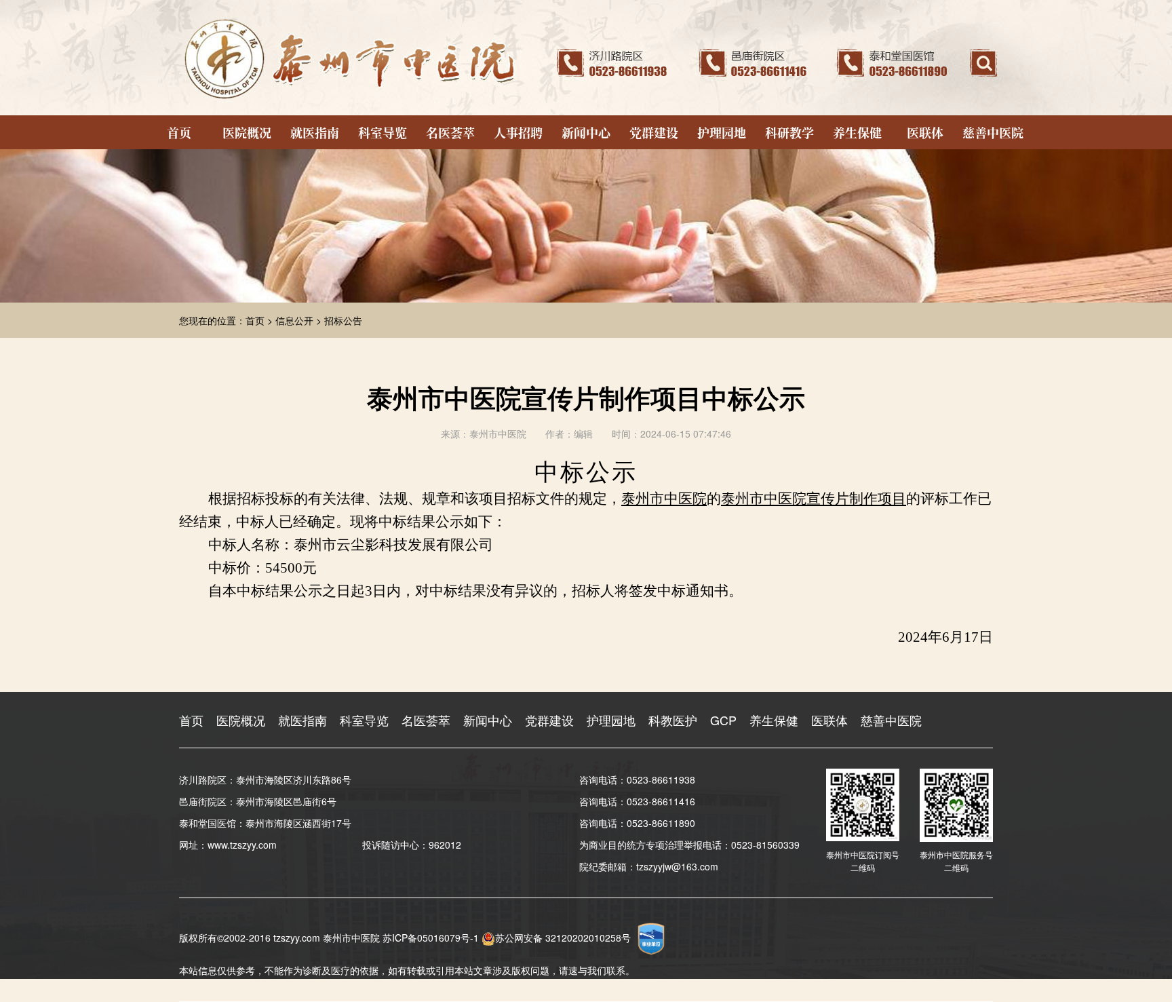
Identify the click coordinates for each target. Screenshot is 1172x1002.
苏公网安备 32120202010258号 (563, 937)
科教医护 (672, 720)
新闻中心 (586, 132)
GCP (723, 720)
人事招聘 (518, 132)
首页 (179, 132)
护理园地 (721, 132)
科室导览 (382, 132)
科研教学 (789, 132)
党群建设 (653, 132)
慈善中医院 (992, 132)
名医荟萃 (450, 132)
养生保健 (857, 132)
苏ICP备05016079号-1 (431, 937)
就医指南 (314, 132)
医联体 (925, 132)
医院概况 (246, 132)
